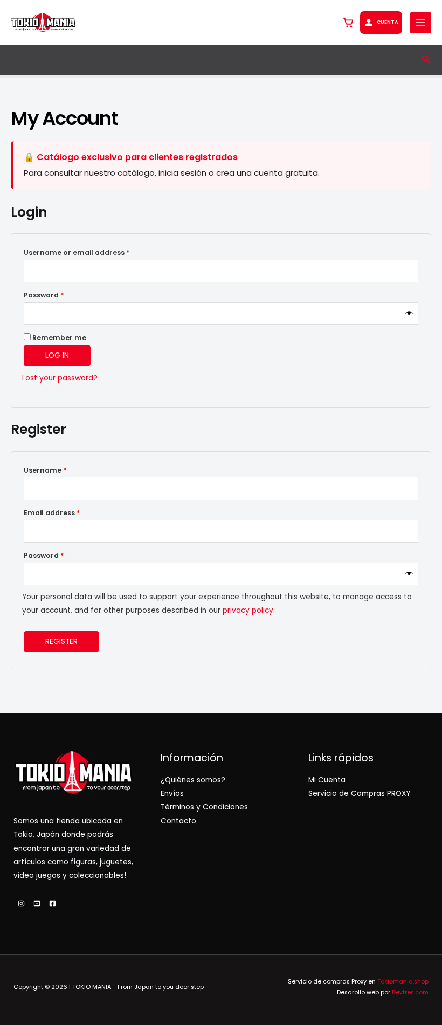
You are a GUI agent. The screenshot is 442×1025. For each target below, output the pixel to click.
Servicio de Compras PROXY (359, 793)
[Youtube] (37, 903)
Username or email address (92, 252)
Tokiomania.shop (403, 982)
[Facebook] (52, 903)
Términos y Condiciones (204, 807)
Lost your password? (60, 378)
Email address (68, 512)
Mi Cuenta (327, 780)
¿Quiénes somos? (193, 780)
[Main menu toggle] (420, 22)
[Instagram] (21, 903)
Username (61, 470)
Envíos (172, 793)
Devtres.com (410, 992)
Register (61, 641)
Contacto (178, 821)
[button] (426, 60)
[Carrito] (348, 22)
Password (59, 295)
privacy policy (248, 610)
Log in (57, 355)
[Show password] (409, 314)
